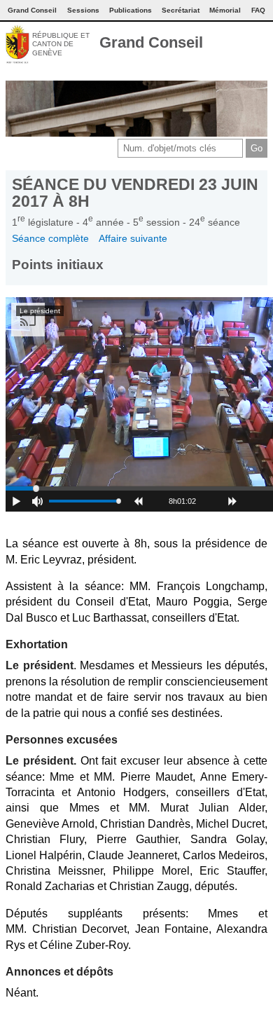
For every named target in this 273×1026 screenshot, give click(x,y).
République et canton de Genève (61, 44)
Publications (130, 10)
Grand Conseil (151, 42)
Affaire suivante (133, 238)
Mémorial (225, 10)
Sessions (83, 10)
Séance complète (50, 238)
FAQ (258, 10)
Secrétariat (181, 10)
